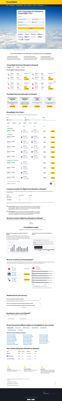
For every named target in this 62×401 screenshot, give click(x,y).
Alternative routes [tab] (10, 327)
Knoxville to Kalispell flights (43, 336)
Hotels (25, 5)
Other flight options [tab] (43, 327)
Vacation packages (19, 5)
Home (7, 5)
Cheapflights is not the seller (12, 381)
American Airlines (14, 278)
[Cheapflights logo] (11, 2)
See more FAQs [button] (23, 307)
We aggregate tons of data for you (12, 383)
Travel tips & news (40, 5)
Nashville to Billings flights (43, 337)
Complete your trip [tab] (18, 327)
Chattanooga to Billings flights (44, 341)
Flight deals (29, 5)
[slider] (56, 120)
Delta (12, 267)
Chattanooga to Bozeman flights (28, 336)
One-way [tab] (23, 67)
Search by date (12, 5)
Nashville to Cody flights (11, 341)
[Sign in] (45, 5)
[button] (32, 13)
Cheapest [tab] (9, 67)
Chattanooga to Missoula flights (12, 340)
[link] (12, 106)
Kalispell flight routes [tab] (35, 327)
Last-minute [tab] (18, 67)
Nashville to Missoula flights (27, 337)
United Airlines (14, 272)
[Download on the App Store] (33, 400)
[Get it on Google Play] (29, 400)
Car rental (34, 5)
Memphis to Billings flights (27, 341)
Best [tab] (13, 67)
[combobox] (20, 16)
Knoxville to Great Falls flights (27, 340)
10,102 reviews (14, 275)
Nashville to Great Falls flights (11, 337)
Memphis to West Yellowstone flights (12, 344)
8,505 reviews (38, 269)
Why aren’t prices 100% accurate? (12, 385)
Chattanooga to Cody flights (27, 344)
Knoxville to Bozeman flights (11, 336)
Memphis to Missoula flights (43, 340)
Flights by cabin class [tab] (26, 327)
